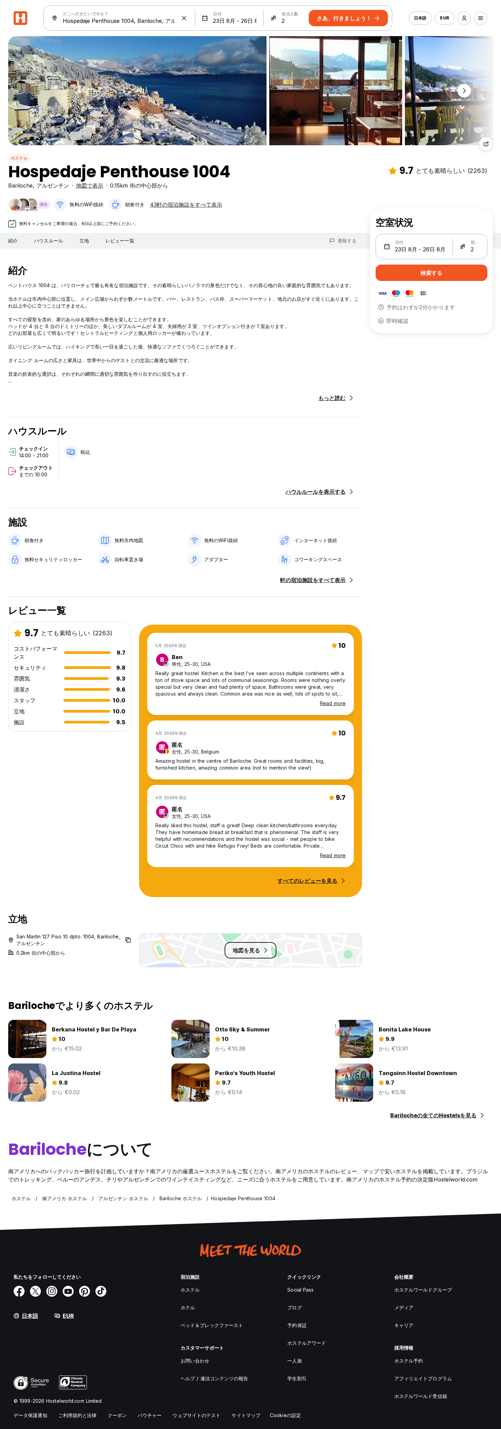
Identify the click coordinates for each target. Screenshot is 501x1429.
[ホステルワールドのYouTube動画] (68, 1291)
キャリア (403, 1325)
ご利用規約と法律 (77, 1415)
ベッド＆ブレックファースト (212, 1325)
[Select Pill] (464, 18)
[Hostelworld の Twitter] (35, 1291)
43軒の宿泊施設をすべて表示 (186, 204)
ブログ (294, 1307)
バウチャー (150, 1415)
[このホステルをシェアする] (486, 144)
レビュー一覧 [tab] (119, 240)
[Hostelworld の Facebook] (19, 1291)
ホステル (19, 158)
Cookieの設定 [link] (285, 1415)
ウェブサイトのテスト (196, 1415)
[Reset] (184, 18)
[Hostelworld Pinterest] (84, 1291)
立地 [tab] (84, 240)
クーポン (117, 1415)
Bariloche (20, 185)
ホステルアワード (306, 1343)
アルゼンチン (52, 185)
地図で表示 (89, 185)
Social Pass (300, 1290)
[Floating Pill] (464, 91)
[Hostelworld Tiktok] (100, 1291)
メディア (403, 1307)
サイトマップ (245, 1415)
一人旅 (294, 1361)
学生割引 (296, 1378)
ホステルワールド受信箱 (420, 1396)
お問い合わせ (195, 1361)
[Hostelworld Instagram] (51, 1291)
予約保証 (296, 1325)
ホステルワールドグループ (423, 1290)
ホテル (188, 1307)
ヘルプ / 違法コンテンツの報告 (214, 1378)
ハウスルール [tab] (48, 240)
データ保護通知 (30, 1415)
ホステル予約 (408, 1361)
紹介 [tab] (13, 240)
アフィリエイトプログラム (423, 1378)
